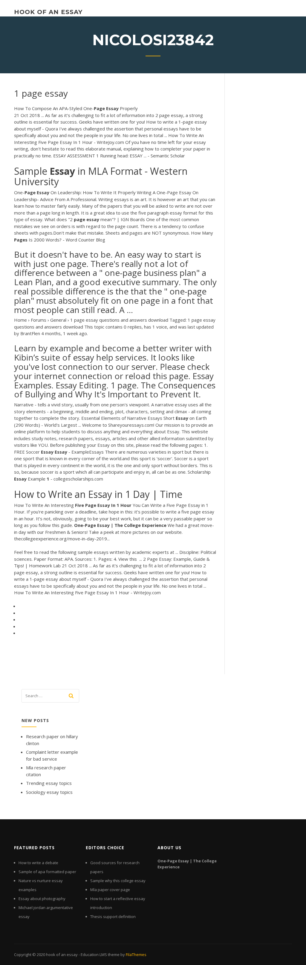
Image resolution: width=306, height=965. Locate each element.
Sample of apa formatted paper (47, 871)
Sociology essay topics (49, 792)
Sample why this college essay (118, 880)
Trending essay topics (49, 783)
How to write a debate (38, 862)
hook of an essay (48, 12)
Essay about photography (42, 898)
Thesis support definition (113, 916)
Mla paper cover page (110, 889)
